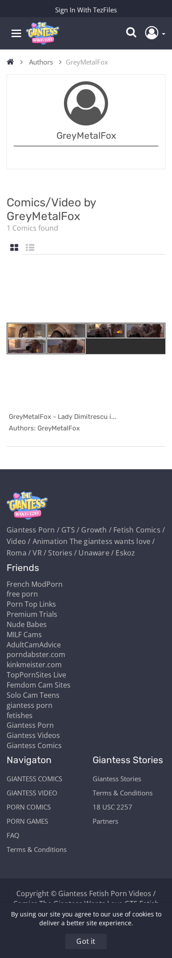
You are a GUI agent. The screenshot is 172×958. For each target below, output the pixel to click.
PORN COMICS (29, 806)
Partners (105, 821)
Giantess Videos (33, 735)
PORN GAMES (27, 821)
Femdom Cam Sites (39, 685)
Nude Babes (27, 624)
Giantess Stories (117, 778)
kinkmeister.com (34, 664)
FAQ (13, 835)
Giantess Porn (30, 725)
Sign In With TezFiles (86, 9)
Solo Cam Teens (33, 695)
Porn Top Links (31, 604)
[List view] (30, 248)
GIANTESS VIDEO (32, 792)
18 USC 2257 (112, 806)
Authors (41, 61)
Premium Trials (32, 614)
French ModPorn (35, 584)
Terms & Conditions (37, 849)
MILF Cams (24, 634)
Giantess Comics (34, 745)
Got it (85, 941)
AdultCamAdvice (34, 645)
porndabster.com (36, 654)
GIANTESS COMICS (34, 778)
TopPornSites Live (36, 675)
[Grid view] (14, 248)
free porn (22, 594)
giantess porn (29, 705)
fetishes (20, 715)
